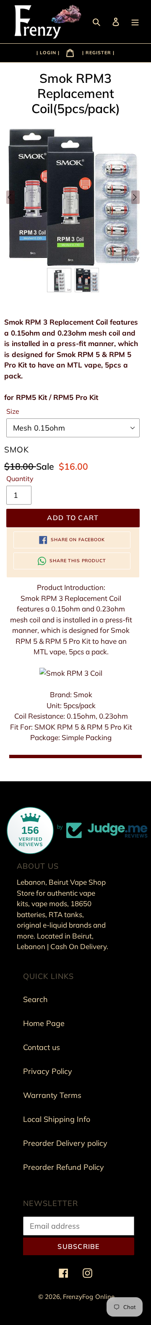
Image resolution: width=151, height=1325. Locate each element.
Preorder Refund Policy (63, 1167)
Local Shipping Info (56, 1119)
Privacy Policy (47, 1071)
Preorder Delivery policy (65, 1143)
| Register (97, 53)
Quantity (20, 478)
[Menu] (136, 21)
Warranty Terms (52, 1095)
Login (49, 53)
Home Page (44, 1023)
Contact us (41, 1047)
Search (35, 999)
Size (12, 411)
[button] (59, 280)
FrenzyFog (78, 1297)
